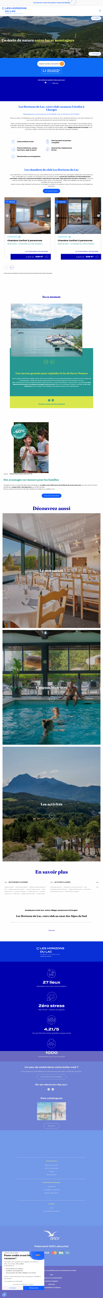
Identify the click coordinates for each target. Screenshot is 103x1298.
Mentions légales (51, 1281)
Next (48, 215)
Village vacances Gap (28, 893)
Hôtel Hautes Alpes (21, 887)
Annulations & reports (51, 1189)
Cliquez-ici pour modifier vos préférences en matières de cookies (51, 1270)
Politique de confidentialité (51, 1278)
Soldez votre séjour (51, 1193)
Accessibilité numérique (51, 1287)
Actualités (96, 18)
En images (95, 54)
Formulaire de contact (51, 1211)
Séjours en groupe (51, 1165)
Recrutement (51, 1174)
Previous (7, 215)
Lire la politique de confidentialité (13, 1281)
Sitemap (51, 1284)
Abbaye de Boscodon (75, 889)
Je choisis (12, 1288)
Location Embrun (32, 891)
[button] (4, 1294)
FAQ (51, 1208)
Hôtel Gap (16, 893)
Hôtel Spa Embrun (56, 887)
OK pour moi (33, 1288)
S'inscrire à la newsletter (51, 1077)
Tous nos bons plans (51, 495)
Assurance (51, 1186)
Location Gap (40, 893)
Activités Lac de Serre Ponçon (73, 887)
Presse (51, 1171)
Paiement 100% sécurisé (51, 1246)
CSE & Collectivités (51, 1168)
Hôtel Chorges (9, 887)
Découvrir (51, 1126)
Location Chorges (19, 891)
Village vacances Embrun (16, 889)
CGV (51, 1274)
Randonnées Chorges (72, 891)
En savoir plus (51, 191)
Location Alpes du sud (33, 889)
